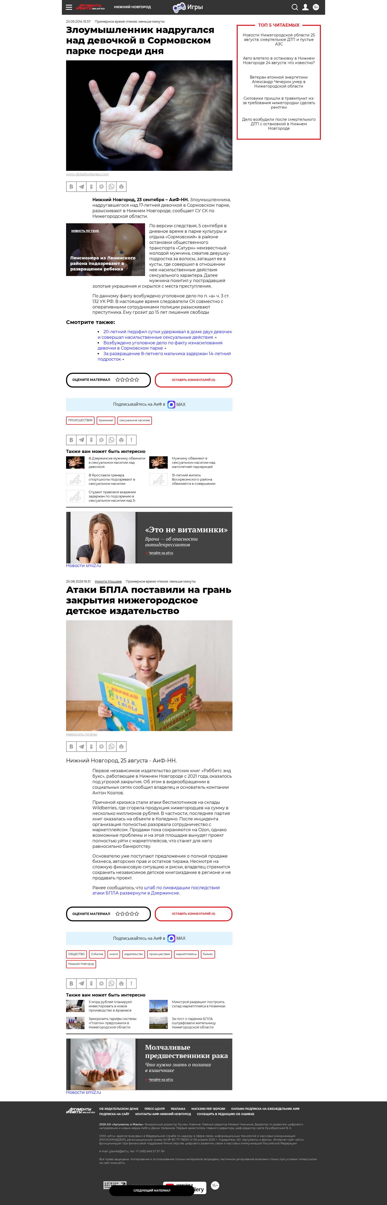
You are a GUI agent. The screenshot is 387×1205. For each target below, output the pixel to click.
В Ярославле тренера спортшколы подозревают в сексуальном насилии (112, 479)
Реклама (178, 1109)
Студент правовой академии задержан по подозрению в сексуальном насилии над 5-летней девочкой (101, 498)
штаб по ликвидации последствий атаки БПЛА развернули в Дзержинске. (156, 890)
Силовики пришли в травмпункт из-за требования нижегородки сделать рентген (279, 103)
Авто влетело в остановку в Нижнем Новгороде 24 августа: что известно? (279, 60)
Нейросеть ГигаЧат (81, 734)
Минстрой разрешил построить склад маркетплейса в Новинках (198, 1004)
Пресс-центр (155, 1109)
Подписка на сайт (114, 1114)
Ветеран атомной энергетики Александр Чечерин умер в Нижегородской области (279, 82)
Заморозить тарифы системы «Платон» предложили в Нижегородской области (112, 1023)
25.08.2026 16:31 (78, 581)
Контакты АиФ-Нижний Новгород (163, 1114)
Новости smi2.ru (83, 565)
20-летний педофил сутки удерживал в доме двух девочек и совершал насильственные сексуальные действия (165, 334)
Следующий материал (151, 1190)
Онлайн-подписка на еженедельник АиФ (265, 1109)
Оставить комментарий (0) (193, 380)
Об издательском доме (118, 1109)
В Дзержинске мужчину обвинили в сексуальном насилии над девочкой (117, 462)
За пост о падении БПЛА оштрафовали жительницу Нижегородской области (194, 1023)
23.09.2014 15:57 (78, 21)
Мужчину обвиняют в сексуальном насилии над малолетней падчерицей (193, 462)
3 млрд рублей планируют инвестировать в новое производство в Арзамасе (110, 1006)
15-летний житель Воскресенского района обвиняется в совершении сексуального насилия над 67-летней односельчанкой (182, 483)
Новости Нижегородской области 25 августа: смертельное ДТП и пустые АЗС (279, 39)
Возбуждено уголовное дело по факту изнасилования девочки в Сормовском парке (160, 345)
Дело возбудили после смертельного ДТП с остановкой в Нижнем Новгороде (279, 124)
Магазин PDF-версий (208, 1109)
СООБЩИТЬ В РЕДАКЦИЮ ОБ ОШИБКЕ (225, 1114)
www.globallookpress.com (87, 174)
